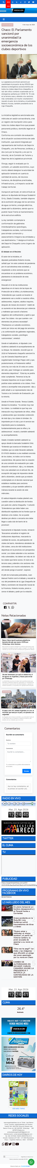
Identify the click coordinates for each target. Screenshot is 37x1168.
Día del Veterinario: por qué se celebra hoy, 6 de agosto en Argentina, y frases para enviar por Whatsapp (17, 677)
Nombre (8, 740)
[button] (4, 2)
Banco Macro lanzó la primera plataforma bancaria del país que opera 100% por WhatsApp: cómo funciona (16, 642)
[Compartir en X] (8, 607)
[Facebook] (21, 2)
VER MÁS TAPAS (18, 1109)
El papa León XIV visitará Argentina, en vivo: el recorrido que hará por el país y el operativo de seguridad (18, 713)
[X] (17, 2)
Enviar (26, 771)
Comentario (9, 748)
